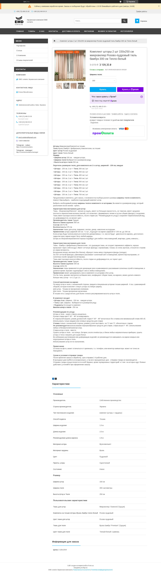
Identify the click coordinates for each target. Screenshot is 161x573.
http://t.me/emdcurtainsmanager (27, 152)
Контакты (53, 31)
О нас (41, 31)
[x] (56, 379)
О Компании (21, 55)
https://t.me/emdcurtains (24, 147)
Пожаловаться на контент (81, 570)
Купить (103, 89)
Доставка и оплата (71, 31)
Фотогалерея (126, 31)
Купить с (126, 89)
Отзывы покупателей (24, 60)
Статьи (19, 50)
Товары (31, 31)
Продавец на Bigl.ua (80, 568)
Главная (20, 31)
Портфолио (20, 46)
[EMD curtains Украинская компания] (19, 25)
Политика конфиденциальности (102, 570)
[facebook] (53, 379)
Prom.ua (91, 565)
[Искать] (124, 21)
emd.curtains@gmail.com (27, 137)
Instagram (89, 31)
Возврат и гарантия (107, 31)
